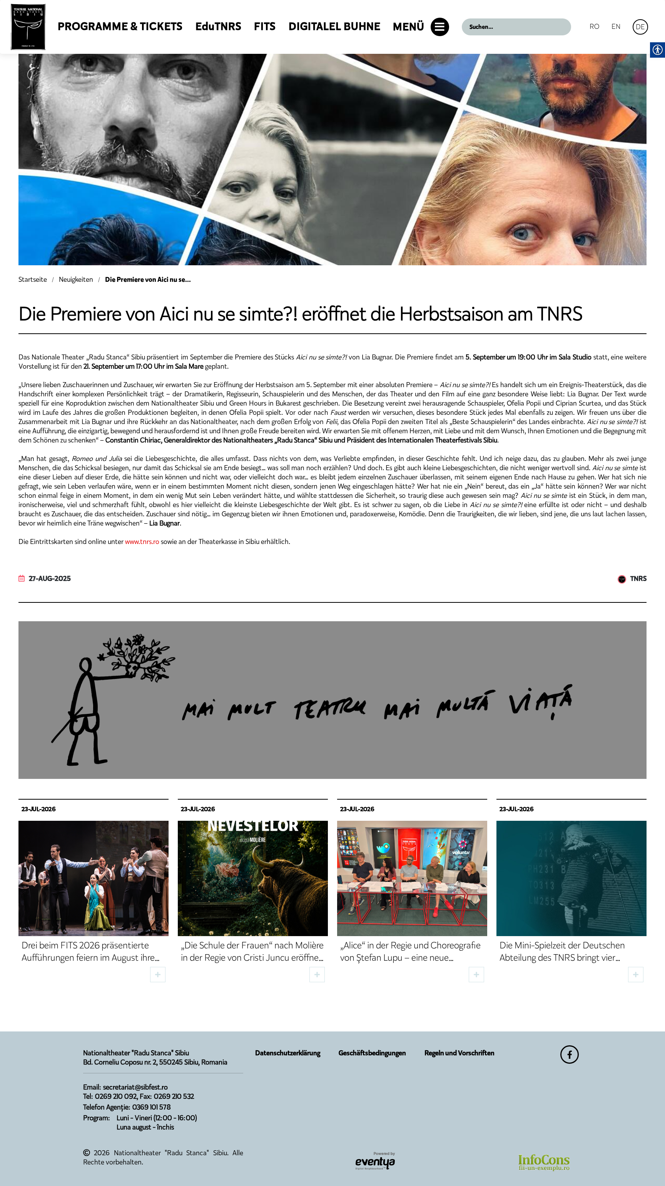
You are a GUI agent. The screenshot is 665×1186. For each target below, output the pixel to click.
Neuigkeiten (76, 279)
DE (640, 26)
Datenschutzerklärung (287, 1053)
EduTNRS (218, 26)
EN (616, 26)
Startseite (32, 279)
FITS (265, 26)
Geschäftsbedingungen (372, 1053)
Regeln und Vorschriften (459, 1053)
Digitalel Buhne (335, 26)
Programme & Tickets (120, 26)
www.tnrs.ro (142, 541)
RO (594, 26)
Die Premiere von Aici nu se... (148, 279)
